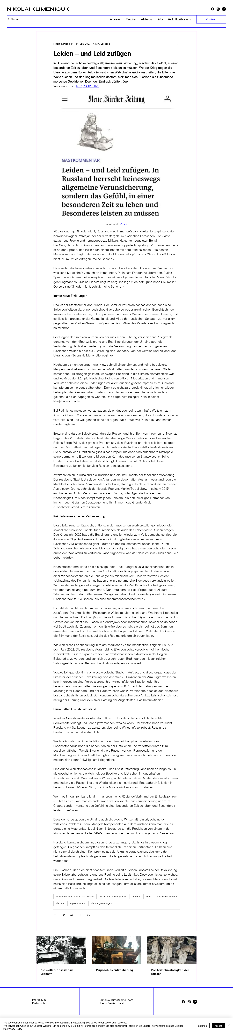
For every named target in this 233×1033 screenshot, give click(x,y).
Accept (218, 1025)
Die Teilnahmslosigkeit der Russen (170, 971)
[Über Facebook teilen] (55, 915)
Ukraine (136, 896)
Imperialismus (77, 903)
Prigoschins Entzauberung (114, 970)
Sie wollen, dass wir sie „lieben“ (57, 971)
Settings (202, 1025)
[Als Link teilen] (80, 915)
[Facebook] (212, 9)
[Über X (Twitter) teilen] (63, 915)
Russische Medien (167, 896)
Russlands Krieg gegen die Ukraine (75, 896)
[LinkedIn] (224, 9)
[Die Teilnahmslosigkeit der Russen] (171, 950)
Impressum (39, 999)
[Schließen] (229, 1025)
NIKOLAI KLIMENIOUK (38, 9)
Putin (148, 896)
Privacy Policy (14, 1028)
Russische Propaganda (113, 896)
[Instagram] (218, 9)
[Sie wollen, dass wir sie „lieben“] (61, 950)
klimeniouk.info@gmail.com (116, 1000)
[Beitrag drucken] (88, 915)
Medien (60, 903)
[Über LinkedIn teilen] (71, 915)
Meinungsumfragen (101, 903)
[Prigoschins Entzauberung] (116, 950)
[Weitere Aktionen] (178, 44)
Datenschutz (40, 1003)
